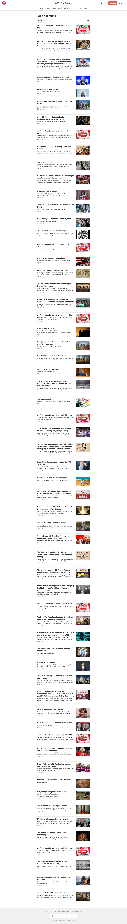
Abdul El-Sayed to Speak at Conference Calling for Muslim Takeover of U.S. (52, 118)
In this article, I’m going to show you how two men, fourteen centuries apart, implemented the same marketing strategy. (55, 712)
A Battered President (45, 328)
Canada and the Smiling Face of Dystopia (53, 77)
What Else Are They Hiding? (48, 369)
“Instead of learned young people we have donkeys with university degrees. (54, 607)
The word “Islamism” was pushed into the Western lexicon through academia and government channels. (54, 512)
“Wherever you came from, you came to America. (52, 121)
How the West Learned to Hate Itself (51, 356)
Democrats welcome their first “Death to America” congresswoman (52, 882)
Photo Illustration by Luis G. (45, 543)
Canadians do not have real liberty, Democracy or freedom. (54, 79)
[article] (63, 31)
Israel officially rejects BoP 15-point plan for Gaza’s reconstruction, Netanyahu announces (55, 300)
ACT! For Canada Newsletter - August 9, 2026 (55, 315)
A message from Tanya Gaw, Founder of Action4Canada (53, 260)
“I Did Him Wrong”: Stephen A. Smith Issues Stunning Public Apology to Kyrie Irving (54, 430)
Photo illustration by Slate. (45, 725)
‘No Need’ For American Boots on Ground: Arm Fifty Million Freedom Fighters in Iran (55, 618)
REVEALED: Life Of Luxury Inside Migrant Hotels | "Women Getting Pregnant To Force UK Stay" (54, 43)
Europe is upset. (42, 782)
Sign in (121, 3)
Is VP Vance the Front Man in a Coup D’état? (54, 723)
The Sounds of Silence (46, 399)
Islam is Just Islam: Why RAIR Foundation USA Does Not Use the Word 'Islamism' (55, 508)
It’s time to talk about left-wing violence (52, 819)
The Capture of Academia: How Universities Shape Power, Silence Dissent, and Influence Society (54, 554)
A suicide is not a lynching (47, 191)
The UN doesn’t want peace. (45, 653)
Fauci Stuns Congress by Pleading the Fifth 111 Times (54, 463)
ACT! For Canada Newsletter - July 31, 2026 (54, 415)
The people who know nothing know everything (51, 833)
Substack (55, 920)
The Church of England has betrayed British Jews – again (54, 677)
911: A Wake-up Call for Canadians (51, 258)
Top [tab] (45, 21)
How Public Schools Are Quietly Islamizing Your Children (54, 148)
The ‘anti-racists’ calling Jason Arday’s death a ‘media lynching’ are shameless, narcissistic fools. (52, 194)
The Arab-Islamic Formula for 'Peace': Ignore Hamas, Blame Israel (54, 285)
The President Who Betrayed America (52, 806)
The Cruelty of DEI (44, 162)
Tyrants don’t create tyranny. (45, 249)
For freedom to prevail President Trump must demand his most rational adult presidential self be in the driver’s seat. (54, 331)
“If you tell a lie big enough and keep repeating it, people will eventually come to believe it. (55, 418)
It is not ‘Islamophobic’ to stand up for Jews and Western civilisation (54, 765)
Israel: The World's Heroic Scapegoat (52, 478)
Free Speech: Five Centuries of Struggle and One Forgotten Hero (54, 343)
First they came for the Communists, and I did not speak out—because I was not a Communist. (55, 318)
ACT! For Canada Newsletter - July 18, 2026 (54, 735)
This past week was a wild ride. (46, 371)
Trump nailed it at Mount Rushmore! (51, 893)
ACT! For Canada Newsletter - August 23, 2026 (53, 132)
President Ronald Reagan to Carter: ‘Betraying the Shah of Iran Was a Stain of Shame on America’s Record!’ (55, 588)
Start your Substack (59, 916)
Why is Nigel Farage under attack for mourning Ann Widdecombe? (51, 793)
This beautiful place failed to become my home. (51, 209)
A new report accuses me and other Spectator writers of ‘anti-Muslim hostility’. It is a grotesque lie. (55, 769)
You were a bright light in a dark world (48, 92)
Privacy (63, 911)
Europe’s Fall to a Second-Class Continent (54, 780)
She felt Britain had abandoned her (47, 221)
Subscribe (113, 3)
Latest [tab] (40, 21)
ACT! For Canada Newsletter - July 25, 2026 (54, 604)
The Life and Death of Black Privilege (51, 231)
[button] (41, 8)
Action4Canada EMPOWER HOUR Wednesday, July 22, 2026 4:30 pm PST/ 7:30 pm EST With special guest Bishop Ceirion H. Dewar (55, 693)
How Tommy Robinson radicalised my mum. (54, 219)
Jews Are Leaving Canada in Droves (51, 523)
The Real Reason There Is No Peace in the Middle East (53, 649)
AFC (45, 34)
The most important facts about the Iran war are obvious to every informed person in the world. (54, 496)
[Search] (102, 3)
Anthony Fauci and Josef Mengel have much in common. (54, 401)
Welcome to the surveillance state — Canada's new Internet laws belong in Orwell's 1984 (55, 634)
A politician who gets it (46, 662)
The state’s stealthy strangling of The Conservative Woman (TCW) (52, 863)
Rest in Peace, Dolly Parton (47, 89)
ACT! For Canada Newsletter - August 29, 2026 (53, 27)
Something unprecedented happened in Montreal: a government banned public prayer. (52, 107)
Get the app (72, 916)
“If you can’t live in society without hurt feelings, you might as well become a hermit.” (55, 851)
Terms (68, 911)
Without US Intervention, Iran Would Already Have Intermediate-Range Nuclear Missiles (54, 492)
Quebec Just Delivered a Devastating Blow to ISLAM (55, 102)
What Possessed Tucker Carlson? (50, 709)
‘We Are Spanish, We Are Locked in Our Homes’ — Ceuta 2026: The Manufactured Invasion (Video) (54, 383)
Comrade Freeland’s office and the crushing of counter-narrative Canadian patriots (55, 177)
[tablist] (42, 21)
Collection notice (76, 911)
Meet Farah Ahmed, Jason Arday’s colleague (54, 270)
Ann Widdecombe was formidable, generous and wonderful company (55, 749)
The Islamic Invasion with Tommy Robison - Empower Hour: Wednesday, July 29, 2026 (54, 571)
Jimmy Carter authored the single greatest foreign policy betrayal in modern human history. (54, 593)
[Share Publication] (105, 3)
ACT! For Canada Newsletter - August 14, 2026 (53, 245)
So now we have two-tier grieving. (47, 796)
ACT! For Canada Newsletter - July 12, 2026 (54, 848)
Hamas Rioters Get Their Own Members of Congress (53, 878)
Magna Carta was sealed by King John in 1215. (51, 346)
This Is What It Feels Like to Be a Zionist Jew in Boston (55, 206)
